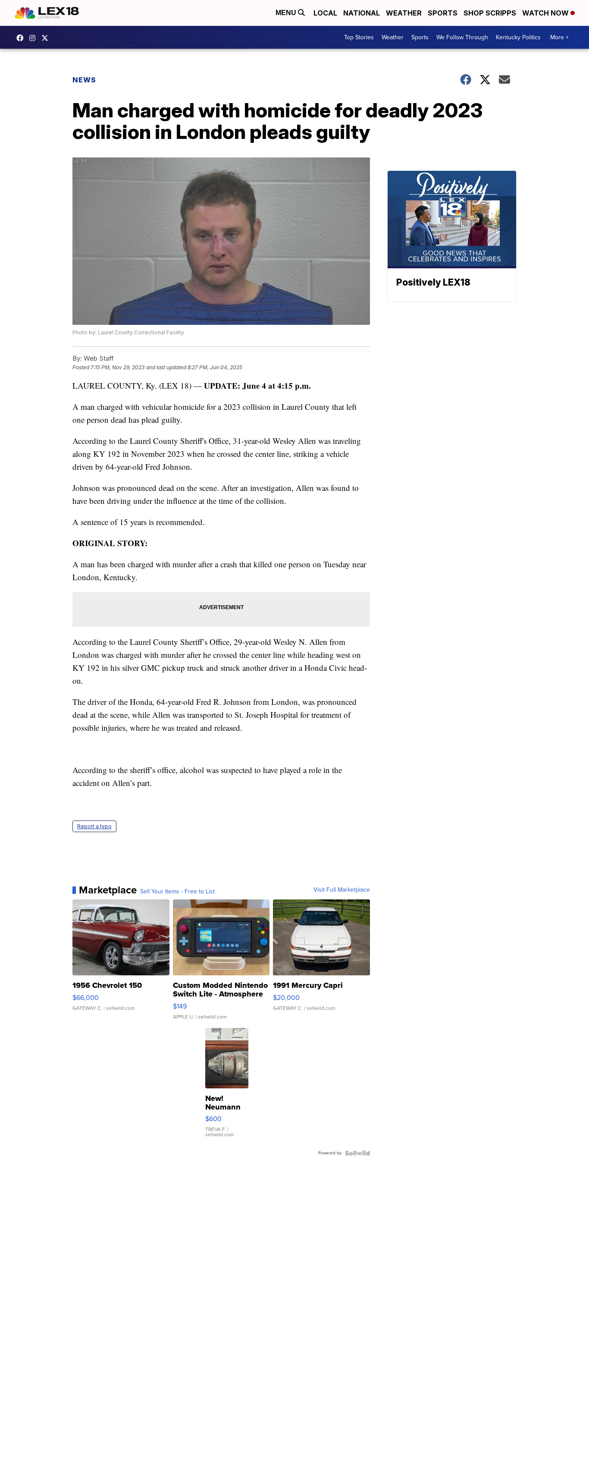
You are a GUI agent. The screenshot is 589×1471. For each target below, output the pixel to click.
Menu (287, 12)
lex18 (22, 38)
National (361, 13)
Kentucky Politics (518, 37)
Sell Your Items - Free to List (177, 892)
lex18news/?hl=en (34, 38)
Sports (442, 13)
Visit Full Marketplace (341, 890)
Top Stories (359, 37)
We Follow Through (462, 37)
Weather (404, 13)
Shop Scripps (490, 13)
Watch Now (546, 13)
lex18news (47, 38)
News (84, 79)
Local (325, 13)
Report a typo (94, 826)
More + (559, 37)
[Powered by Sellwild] (357, 1153)
